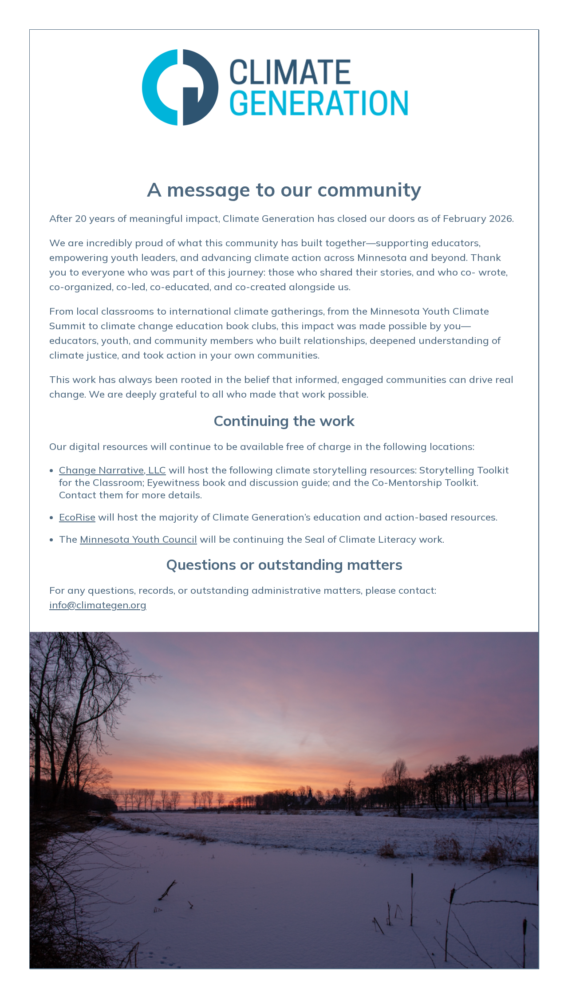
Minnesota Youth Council (138, 539)
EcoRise (77, 517)
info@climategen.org (97, 605)
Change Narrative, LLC (112, 470)
